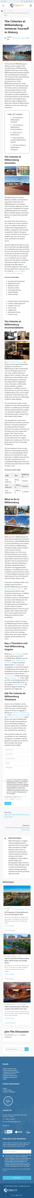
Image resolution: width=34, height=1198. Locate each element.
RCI (15, 665)
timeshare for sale (13, 678)
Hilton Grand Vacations (10, 1070)
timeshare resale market (15, 717)
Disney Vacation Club (9, 1068)
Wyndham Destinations (10, 1077)
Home (4, 11)
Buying (10, 11)
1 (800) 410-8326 (18, 684)
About (5, 1088)
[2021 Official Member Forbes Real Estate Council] (8, 1101)
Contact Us (6, 1125)
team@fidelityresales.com (12, 1121)
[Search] (27, 1049)
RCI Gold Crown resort (15, 362)
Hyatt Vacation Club (9, 1074)
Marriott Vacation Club (10, 1075)
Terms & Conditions (9, 1092)
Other (5, 1079)
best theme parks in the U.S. (14, 589)
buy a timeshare (17, 654)
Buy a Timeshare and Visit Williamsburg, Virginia (18, 140)
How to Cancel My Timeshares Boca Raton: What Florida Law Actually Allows (17, 960)
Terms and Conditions (25, 1169)
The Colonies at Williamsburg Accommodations (17, 127)
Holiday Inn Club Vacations (11, 1072)
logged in (17, 1035)
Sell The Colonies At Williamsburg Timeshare (18, 147)
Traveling (27, 909)
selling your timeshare (19, 715)
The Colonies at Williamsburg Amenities (17, 119)
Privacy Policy (17, 799)
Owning (22, 909)
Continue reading (9, 926)
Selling (23, 38)
